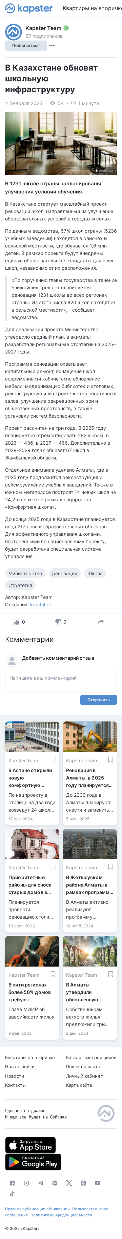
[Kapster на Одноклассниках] (83, 1183)
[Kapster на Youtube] (97, 1183)
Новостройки (20, 1066)
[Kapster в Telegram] (40, 1183)
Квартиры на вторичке (30, 1057)
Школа (95, 573)
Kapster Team (43, 28)
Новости (14, 1076)
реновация (64, 573)
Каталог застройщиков (91, 1057)
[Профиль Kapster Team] (13, 32)
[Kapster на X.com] (69, 1183)
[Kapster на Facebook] (12, 1183)
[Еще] (52, 46)
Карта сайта (79, 1085)
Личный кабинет (84, 1076)
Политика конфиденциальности (61, 1215)
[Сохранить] (53, 760)
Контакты (15, 1085)
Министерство (25, 573)
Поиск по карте (83, 1066)
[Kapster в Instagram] (26, 1183)
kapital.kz (41, 604)
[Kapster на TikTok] (12, 1193)
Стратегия (20, 585)
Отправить (98, 699)
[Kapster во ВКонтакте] (54, 1183)
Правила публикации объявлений (37, 1209)
